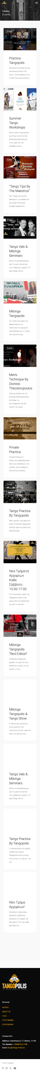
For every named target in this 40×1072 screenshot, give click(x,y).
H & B (4, 1016)
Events (10, 32)
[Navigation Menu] (36, 3)
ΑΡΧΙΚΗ (5, 1007)
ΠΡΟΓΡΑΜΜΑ (7, 1020)
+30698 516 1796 (20, 1044)
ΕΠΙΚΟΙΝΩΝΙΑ (7, 1024)
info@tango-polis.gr (16, 1048)
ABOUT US (6, 1012)
